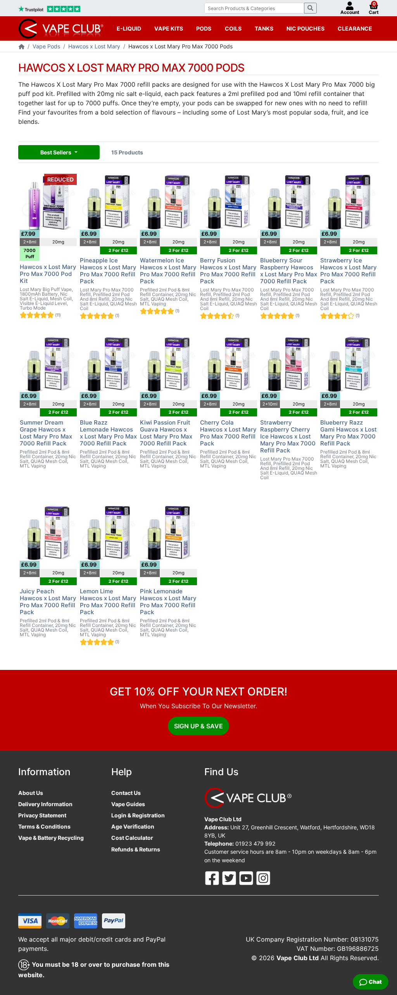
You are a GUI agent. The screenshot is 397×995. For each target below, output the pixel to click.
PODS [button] (203, 28)
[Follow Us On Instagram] (263, 877)
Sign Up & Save (198, 726)
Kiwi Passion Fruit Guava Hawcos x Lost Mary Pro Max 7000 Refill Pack (166, 433)
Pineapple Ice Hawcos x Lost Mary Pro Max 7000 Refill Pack (108, 271)
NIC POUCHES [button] (306, 28)
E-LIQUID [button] (129, 28)
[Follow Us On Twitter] (229, 877)
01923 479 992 (255, 843)
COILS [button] (233, 28)
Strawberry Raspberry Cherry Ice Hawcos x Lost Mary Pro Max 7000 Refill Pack (288, 436)
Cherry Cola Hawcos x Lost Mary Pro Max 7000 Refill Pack (228, 433)
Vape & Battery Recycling (51, 837)
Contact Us (126, 792)
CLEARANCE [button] (355, 28)
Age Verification (132, 826)
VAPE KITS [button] (168, 28)
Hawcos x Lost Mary (94, 46)
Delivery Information (45, 804)
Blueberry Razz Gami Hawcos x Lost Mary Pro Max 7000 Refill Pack (348, 433)
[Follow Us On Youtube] (246, 877)
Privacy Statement (42, 815)
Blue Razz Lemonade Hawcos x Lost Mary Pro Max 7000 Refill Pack (108, 433)
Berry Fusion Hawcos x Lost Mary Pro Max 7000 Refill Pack (228, 271)
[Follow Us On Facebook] (212, 877)
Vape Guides (128, 804)
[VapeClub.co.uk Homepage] (21, 47)
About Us (30, 792)
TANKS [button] (264, 28)
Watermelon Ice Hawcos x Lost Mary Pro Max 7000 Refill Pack (168, 271)
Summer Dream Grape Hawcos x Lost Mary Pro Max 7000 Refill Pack (46, 433)
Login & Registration (138, 815)
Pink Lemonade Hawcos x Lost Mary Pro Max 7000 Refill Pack (168, 601)
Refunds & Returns (135, 849)
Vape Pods (46, 46)
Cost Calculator (132, 837)
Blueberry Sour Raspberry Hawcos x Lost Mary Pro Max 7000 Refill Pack (288, 271)
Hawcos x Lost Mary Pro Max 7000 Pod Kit (48, 273)
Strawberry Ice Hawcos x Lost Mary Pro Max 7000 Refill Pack (348, 271)
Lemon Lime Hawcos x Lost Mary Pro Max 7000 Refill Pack (108, 601)
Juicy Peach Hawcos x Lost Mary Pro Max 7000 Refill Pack (48, 601)
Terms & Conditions (44, 826)
